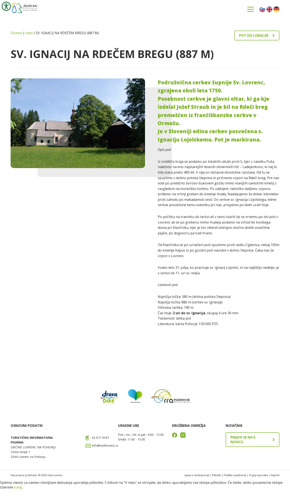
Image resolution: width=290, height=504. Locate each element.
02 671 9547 (100, 438)
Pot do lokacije (253, 35)
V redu (10, 494)
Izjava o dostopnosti (196, 475)
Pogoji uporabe (258, 475)
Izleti (29, 33)
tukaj (18, 487)
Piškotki (216, 475)
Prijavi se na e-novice (243, 439)
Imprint (275, 475)
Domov (16, 33)
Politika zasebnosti (235, 475)
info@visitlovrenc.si (105, 445)
